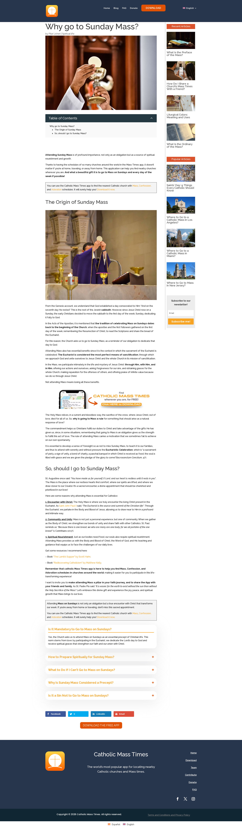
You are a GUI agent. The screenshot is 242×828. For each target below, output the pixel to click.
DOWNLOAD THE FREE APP (101, 725)
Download (191, 760)
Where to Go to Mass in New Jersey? (180, 284)
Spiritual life (68, 33)
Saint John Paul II (68, 505)
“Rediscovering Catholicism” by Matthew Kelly (77, 562)
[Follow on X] (185, 799)
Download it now (106, 189)
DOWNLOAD (153, 7)
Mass (135, 185)
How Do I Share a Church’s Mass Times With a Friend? (179, 86)
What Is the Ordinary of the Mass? (179, 145)
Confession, (145, 185)
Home (107, 8)
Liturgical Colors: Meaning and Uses (178, 116)
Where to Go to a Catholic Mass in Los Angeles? (179, 220)
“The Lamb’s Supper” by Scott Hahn (71, 556)
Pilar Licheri (55, 33)
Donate (134, 8)
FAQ (124, 8)
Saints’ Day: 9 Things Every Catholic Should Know (180, 188)
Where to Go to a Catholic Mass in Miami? (178, 253)
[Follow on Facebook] (177, 799)
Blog (116, 8)
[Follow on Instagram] (193, 799)
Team (194, 767)
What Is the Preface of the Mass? (179, 54)
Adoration (56, 189)
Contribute (191, 775)
